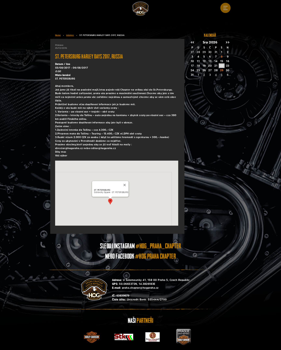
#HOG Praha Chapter (155, 256)
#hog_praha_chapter (158, 246)
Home (58, 35)
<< (192, 42)
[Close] (124, 185)
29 (221, 70)
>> (227, 42)
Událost (70, 35)
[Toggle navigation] (225, 8)
